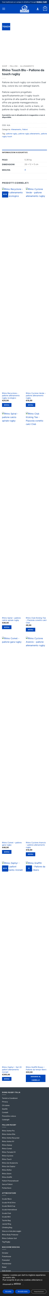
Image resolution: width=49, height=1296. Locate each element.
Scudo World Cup (8, 1206)
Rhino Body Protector (10, 1235)
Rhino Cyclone (7, 1156)
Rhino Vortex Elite (8, 1134)
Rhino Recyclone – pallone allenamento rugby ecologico (11, 395)
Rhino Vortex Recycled (10, 1138)
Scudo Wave (7, 1199)
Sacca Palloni (7, 1184)
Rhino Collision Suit (9, 1238)
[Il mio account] (37, 9)
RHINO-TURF (42, 2)
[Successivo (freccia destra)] (44, 648)
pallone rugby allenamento (29, 134)
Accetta (8, 1291)
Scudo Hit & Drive (9, 1203)
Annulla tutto (22, 1291)
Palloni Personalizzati (10, 1181)
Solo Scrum (6, 1271)
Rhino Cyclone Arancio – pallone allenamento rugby (36, 844)
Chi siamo (6, 1105)
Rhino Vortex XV (8, 1141)
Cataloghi (5, 1120)
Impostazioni (39, 1291)
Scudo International (9, 1210)
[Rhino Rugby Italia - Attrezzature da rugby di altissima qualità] (24, 9)
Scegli (7, 405)
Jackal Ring (6, 1224)
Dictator (5, 1253)
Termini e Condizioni (10, 1098)
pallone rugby (11, 134)
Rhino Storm (6, 1174)
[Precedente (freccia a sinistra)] (5, 648)
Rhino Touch (7, 1159)
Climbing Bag (7, 1227)
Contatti (5, 1112)
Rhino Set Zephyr (8, 1166)
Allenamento (27, 66)
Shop (4, 66)
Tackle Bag (6, 1220)
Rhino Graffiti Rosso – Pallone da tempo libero (36, 1068)
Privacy (5, 1102)
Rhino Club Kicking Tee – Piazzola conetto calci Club (36, 620)
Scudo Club (6, 1213)
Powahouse (6, 1256)
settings (17, 1283)
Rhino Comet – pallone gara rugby (12, 843)
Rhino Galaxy (7, 1145)
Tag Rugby (6, 1242)
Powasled (6, 1260)
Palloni (14, 66)
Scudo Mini (6, 1217)
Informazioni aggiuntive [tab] (15, 152)
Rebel (4, 1267)
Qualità (4, 1109)
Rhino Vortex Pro (8, 1131)
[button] (3, 8)
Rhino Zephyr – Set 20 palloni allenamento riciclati (12, 1069)
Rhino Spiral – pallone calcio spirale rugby (11, 619)
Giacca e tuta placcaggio (11, 1231)
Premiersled (6, 1264)
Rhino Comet (7, 1149)
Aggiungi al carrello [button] (36, 1078)
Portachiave (6, 1188)
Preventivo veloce (9, 1116)
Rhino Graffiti (7, 1177)
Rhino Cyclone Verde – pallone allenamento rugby (36, 395)
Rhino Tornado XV (9, 1152)
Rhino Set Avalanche (10, 1163)
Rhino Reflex (7, 1170)
